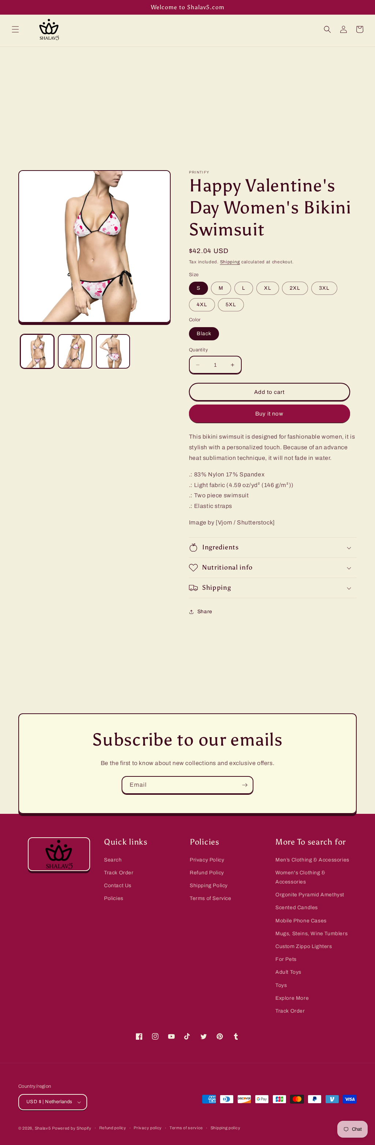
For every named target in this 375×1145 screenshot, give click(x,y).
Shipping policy (226, 1128)
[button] (15, 29)
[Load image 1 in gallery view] (37, 351)
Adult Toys (288, 972)
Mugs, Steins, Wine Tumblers (311, 933)
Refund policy (112, 1128)
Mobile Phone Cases (301, 920)
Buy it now (269, 414)
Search (113, 860)
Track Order (119, 872)
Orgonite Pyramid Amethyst (309, 894)
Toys (281, 985)
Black (204, 333)
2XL (295, 288)
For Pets (286, 959)
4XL (202, 304)
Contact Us (117, 885)
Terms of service (186, 1128)
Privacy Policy (207, 860)
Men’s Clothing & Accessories (312, 860)
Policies (113, 898)
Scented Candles (296, 907)
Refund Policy (207, 872)
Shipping (230, 261)
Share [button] (204, 611)
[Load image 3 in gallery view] (113, 351)
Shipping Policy (209, 885)
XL (267, 288)
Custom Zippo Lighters (303, 946)
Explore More (292, 998)
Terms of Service (210, 898)
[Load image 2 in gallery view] (75, 351)
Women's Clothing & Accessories (300, 877)
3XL (324, 288)
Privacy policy (148, 1128)
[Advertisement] (187, 102)
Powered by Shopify (72, 1128)
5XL (231, 304)
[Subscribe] (245, 785)
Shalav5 (43, 1128)
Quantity (198, 349)
